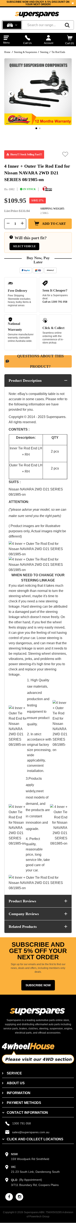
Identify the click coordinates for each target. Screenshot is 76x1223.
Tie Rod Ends (58, 52)
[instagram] (19, 1197)
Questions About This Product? (40, 361)
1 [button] (36, 128)
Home (7, 52)
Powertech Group (39, 1216)
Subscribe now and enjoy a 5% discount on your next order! (38, 3)
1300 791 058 (59, 301)
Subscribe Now (38, 985)
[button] (65, 154)
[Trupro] (47, 189)
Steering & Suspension (25, 52)
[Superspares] (37, 12)
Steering (44, 52)
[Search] (67, 25)
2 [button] (40, 128)
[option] (38, 3)
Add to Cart (53, 223)
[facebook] (9, 1197)
